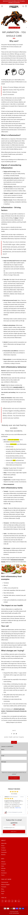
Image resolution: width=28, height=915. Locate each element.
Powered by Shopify (14, 911)
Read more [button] (18, 807)
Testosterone (4, 882)
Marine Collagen (5, 884)
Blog (2, 889)
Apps (2, 893)
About (2, 845)
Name (2, 749)
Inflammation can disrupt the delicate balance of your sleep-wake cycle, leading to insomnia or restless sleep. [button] (15, 188)
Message (3, 761)
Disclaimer (4, 873)
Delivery (3, 861)
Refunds (3, 868)
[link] (14, 812)
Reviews (3, 854)
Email (2, 755)
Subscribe (13, 831)
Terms (2, 875)
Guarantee (4, 852)
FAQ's (2, 866)
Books (3, 891)
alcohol (6, 737)
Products (3, 850)
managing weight (17, 387)
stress (16, 218)
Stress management (9, 484)
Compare (3, 864)
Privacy (3, 870)
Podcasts (3, 886)
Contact (3, 848)
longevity (21, 737)
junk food (15, 737)
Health (10, 737)
